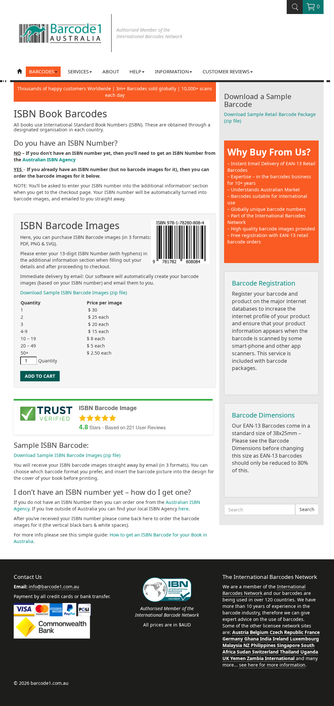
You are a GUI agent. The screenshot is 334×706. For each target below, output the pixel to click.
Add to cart (40, 376)
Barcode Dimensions (263, 415)
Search (306, 509)
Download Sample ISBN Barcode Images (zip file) (73, 292)
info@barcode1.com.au (54, 586)
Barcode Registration (263, 283)
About (110, 71)
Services (78, 71)
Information (172, 71)
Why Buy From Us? (269, 152)
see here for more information (272, 665)
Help (135, 71)
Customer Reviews (226, 71)
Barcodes (41, 71)
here (183, 509)
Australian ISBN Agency (49, 159)
